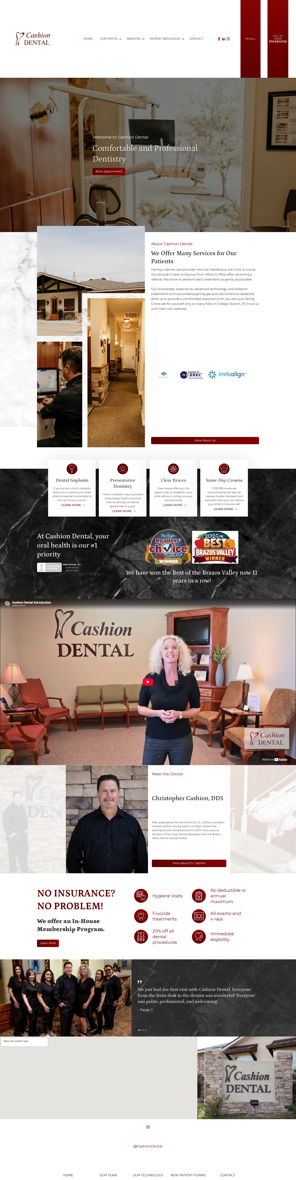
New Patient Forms (188, 1175)
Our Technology (148, 1175)
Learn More (48, 943)
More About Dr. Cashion (189, 863)
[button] (108, 39)
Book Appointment (109, 171)
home (68, 1175)
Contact (196, 38)
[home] (33, 39)
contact (227, 1175)
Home (88, 38)
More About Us (205, 440)
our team (108, 1175)
